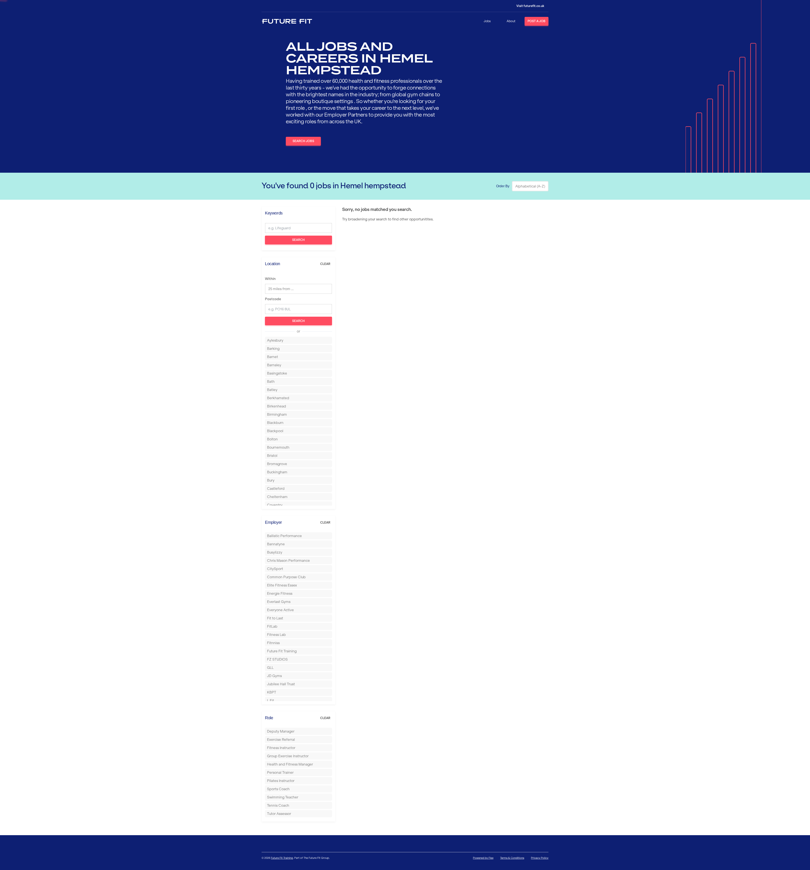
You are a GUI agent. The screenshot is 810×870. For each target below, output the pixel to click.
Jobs (487, 21)
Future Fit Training (282, 857)
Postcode (273, 299)
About (511, 21)
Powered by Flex (483, 857)
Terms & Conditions (512, 857)
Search (298, 240)
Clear (325, 264)
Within (270, 279)
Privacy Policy (539, 857)
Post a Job (536, 21)
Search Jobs (303, 141)
